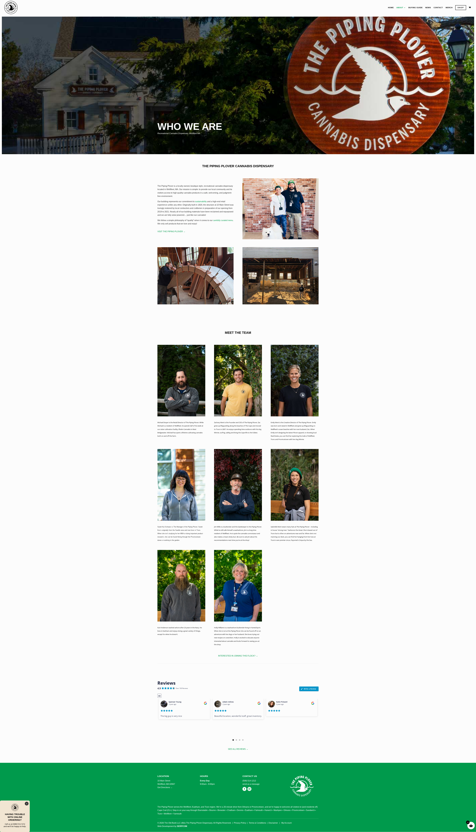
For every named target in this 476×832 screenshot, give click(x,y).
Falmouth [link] (258, 810)
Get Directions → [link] (164, 787)
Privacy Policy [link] (240, 823)
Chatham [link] (231, 810)
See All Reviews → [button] (238, 749)
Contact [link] (438, 8)
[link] (11, 7)
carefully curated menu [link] (223, 220)
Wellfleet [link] (187, 807)
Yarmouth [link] (177, 814)
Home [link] (391, 8)
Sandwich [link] (310, 810)
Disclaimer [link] (273, 823)
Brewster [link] (221, 810)
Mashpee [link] (278, 810)
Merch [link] (449, 8)
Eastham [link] (196, 807)
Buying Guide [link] (415, 8)
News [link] (428, 8)
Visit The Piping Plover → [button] (171, 231)
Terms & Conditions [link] (257, 823)
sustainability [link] (201, 201)
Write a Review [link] (310, 689)
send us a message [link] (251, 784)
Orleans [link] (245, 807)
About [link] (399, 8)
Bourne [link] (212, 810)
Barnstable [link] (203, 810)
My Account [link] (286, 823)
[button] (233, 740)
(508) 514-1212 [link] (249, 781)
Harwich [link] (268, 810)
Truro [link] (207, 807)
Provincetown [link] (258, 807)
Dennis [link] (240, 810)
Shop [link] (461, 8)
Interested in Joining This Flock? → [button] (238, 656)
